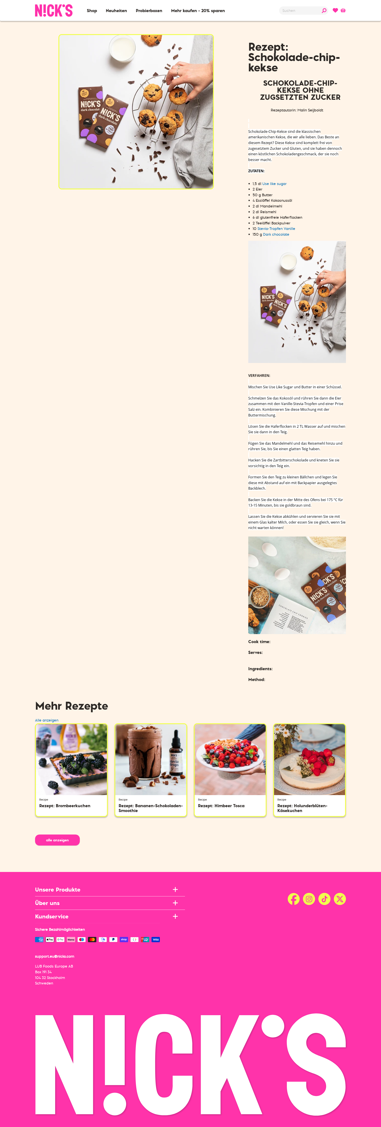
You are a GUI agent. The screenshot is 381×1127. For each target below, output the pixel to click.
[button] (92, 11)
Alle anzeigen (46, 720)
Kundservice (52, 916)
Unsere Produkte (57, 889)
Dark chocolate (276, 234)
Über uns (47, 903)
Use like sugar (274, 183)
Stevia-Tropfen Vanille (276, 228)
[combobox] (303, 10)
